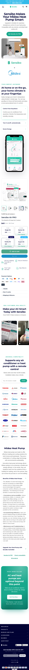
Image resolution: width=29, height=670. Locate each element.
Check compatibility (19, 555)
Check (23, 380)
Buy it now (14, 256)
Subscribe (22, 655)
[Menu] (3, 6)
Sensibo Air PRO (8, 555)
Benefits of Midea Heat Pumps (12, 478)
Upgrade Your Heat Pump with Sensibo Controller (12, 548)
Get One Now (14, 597)
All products (14, 558)
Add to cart (15, 251)
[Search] (23, 6)
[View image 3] (15, 208)
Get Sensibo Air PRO (14, 34)
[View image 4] (21, 208)
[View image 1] (3, 208)
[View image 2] (9, 208)
